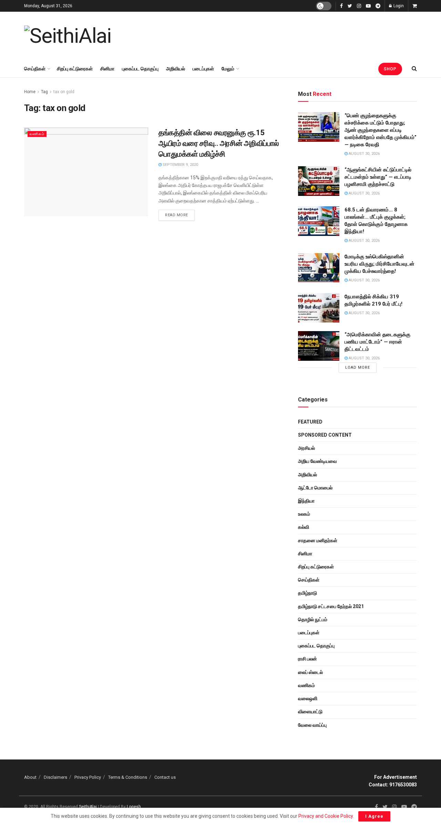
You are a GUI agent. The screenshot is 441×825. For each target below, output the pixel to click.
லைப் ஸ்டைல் (310, 672)
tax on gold (63, 91)
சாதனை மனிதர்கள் (317, 540)
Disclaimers (55, 777)
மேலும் (228, 68)
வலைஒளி (307, 698)
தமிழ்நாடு (307, 593)
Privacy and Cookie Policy (325, 816)
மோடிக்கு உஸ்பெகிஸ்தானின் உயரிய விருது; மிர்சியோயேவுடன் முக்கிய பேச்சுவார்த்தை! (379, 264)
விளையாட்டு (310, 711)
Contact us (165, 777)
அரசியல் (306, 448)
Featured (310, 422)
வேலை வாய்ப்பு (312, 725)
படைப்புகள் (203, 68)
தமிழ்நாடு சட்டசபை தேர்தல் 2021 (331, 606)
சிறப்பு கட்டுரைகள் (75, 68)
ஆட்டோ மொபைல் (315, 487)
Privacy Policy (87, 777)
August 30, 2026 (364, 153)
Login (398, 5)
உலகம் (304, 514)
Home (29, 91)
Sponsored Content (325, 435)
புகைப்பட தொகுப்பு (140, 68)
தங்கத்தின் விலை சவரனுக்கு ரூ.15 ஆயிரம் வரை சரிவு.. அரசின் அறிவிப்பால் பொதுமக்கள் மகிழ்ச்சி (218, 143)
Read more (176, 215)
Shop (390, 69)
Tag (44, 91)
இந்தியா (306, 501)
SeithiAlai (88, 806)
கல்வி (303, 527)
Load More (357, 367)
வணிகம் (37, 134)
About (30, 777)
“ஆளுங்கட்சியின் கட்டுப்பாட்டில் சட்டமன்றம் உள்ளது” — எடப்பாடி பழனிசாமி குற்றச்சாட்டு (378, 177)
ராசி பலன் (307, 659)
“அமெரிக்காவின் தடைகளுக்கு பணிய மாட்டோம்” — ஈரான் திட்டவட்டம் (377, 341)
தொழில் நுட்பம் (312, 619)
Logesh (134, 806)
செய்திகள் (34, 68)
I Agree (374, 816)
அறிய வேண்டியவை (317, 461)
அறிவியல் (175, 68)
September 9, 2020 (180, 164)
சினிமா (107, 68)
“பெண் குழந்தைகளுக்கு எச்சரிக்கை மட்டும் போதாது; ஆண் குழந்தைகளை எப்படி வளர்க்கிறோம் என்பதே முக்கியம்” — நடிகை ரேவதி (381, 130)
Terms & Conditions (127, 777)
